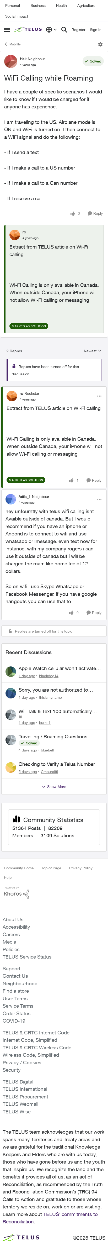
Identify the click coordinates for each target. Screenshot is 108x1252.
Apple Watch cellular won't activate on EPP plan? (57, 668)
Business (38, 5)
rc (24, 232)
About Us (13, 919)
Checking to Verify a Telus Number (57, 764)
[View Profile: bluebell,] (11, 740)
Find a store (16, 991)
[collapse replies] (54, 389)
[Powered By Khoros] (54, 893)
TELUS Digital (18, 1082)
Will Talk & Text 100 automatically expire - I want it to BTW (55, 711)
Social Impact (16, 16)
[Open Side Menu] (7, 30)
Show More (56, 786)
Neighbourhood (20, 983)
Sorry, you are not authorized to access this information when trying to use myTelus (58, 690)
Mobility (15, 44)
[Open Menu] (100, 44)
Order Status (17, 1013)
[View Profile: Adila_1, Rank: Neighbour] (11, 499)
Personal (12, 5)
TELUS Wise (17, 1111)
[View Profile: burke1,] (11, 714)
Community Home (19, 868)
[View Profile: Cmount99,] (11, 767)
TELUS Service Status (27, 957)
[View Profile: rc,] (14, 235)
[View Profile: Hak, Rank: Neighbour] (10, 61)
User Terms (15, 998)
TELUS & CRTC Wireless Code (37, 1047)
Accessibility (16, 927)
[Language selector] (51, 29)
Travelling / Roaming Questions (53, 736)
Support (11, 968)
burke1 (45, 722)
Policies (11, 949)
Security (12, 1070)
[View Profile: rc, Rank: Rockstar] (12, 396)
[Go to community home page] (28, 30)
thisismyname (50, 697)
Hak (23, 58)
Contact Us (15, 976)
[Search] (64, 30)
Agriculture (86, 5)
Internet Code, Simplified (30, 1040)
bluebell (47, 750)
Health (61, 5)
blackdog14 (48, 676)
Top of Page (51, 868)
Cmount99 (49, 771)
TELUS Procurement (25, 1097)
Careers (11, 934)
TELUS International (25, 1089)
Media (9, 942)
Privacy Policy (81, 868)
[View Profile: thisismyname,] (11, 693)
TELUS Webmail (20, 1104)
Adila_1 (25, 496)
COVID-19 (14, 1021)
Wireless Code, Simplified (31, 1055)
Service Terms (18, 1006)
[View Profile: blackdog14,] (11, 671)
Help (8, 877)
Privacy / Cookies (22, 1062)
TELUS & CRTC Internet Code (36, 1032)
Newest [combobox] (92, 351)
